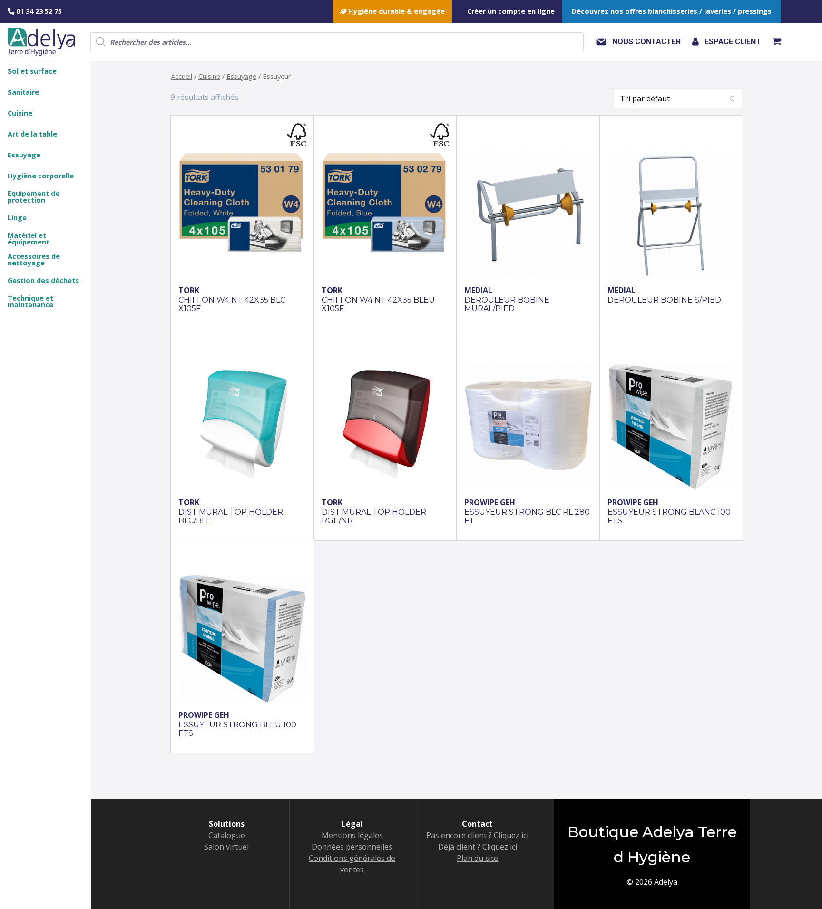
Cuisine (209, 76)
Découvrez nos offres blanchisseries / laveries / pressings (672, 11)
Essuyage (241, 76)
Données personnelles (352, 846)
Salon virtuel (226, 846)
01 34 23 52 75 (38, 11)
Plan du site (477, 858)
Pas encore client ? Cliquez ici (477, 835)
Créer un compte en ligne (511, 11)
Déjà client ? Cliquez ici (477, 846)
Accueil (181, 76)
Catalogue (226, 835)
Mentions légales (352, 835)
